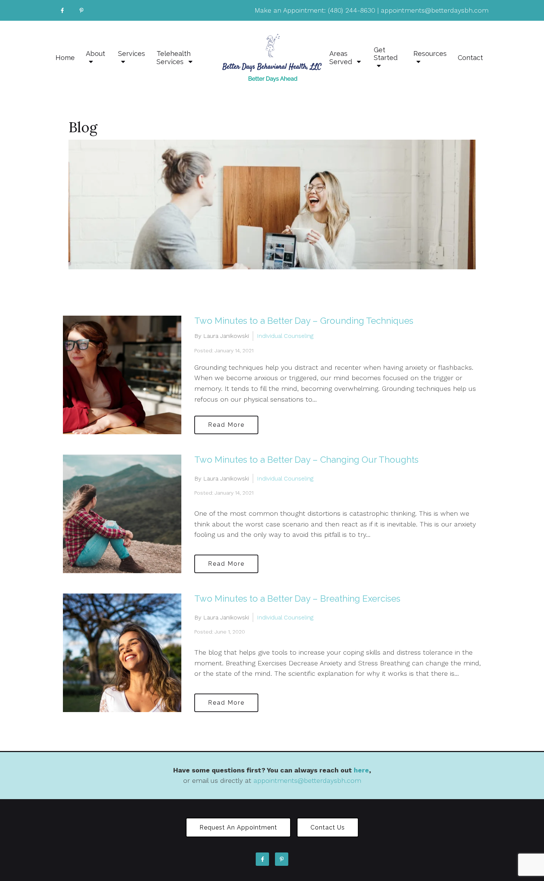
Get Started (385, 54)
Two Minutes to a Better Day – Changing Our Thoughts (306, 459)
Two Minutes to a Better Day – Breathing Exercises (297, 598)
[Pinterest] (81, 10)
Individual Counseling (285, 335)
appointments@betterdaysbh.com (434, 10)
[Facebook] (62, 10)
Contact (470, 57)
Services (131, 53)
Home (65, 57)
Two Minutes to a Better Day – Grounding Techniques (303, 320)
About (95, 53)
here (361, 770)
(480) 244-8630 (351, 10)
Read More (226, 424)
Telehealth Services (174, 58)
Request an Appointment (238, 827)
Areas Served (341, 58)
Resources (430, 53)
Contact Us (327, 827)
